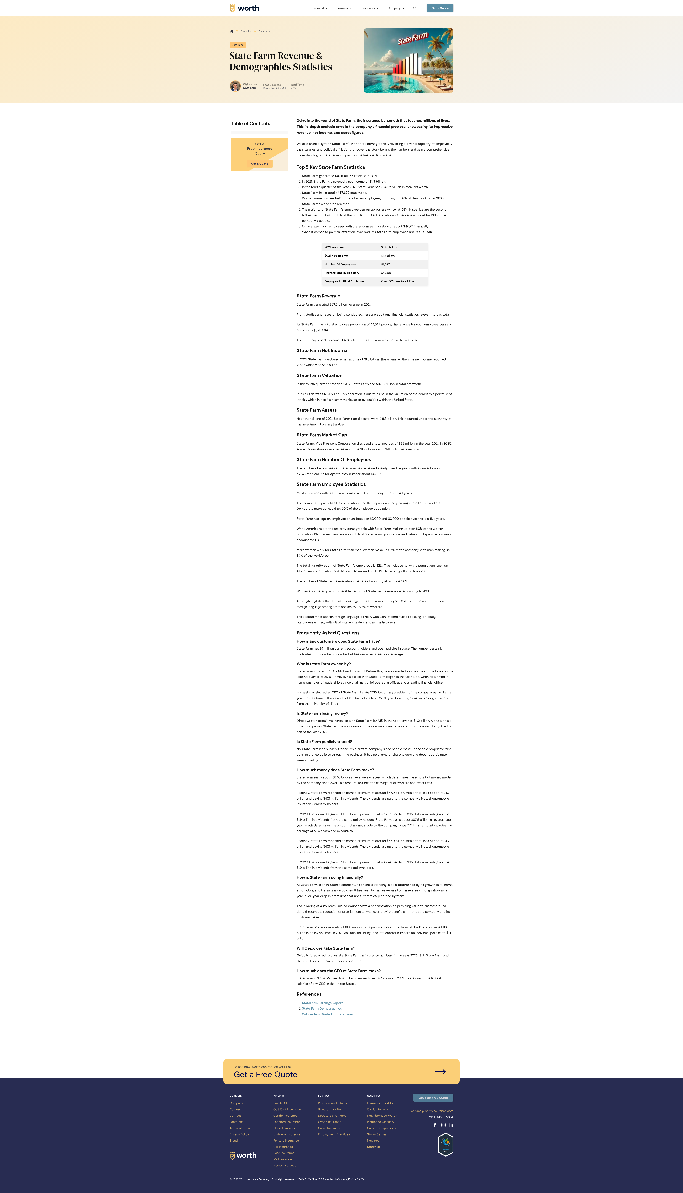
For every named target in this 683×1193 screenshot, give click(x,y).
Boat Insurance (284, 1153)
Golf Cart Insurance (287, 1109)
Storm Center (376, 1134)
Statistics (246, 31)
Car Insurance (283, 1147)
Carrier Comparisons (381, 1128)
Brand (234, 1140)
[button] (320, 8)
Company (236, 1103)
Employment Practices (334, 1134)
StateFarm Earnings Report (322, 1003)
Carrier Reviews (378, 1109)
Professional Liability (332, 1103)
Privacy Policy (239, 1134)
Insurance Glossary (380, 1122)
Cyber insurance (329, 1122)
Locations (236, 1122)
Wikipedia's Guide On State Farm (327, 1014)
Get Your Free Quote (433, 1098)
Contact (235, 1116)
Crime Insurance (329, 1128)
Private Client (282, 1103)
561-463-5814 (441, 1117)
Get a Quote (440, 8)
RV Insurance (282, 1159)
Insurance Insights (380, 1103)
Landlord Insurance (287, 1122)
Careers (235, 1109)
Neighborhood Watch (382, 1116)
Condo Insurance (285, 1116)
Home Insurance (285, 1165)
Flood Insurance (284, 1128)
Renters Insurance (286, 1140)
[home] (244, 8)
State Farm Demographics (322, 1008)
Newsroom (374, 1140)
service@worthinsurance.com (432, 1111)
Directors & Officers (332, 1116)
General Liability (329, 1109)
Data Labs (249, 88)
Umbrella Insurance (287, 1134)
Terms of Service (241, 1128)
